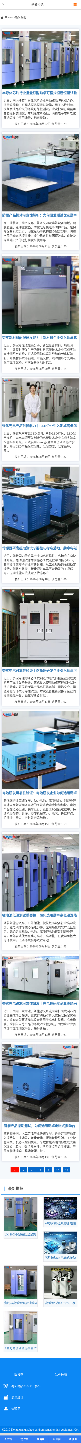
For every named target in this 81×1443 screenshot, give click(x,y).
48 (66, 1169)
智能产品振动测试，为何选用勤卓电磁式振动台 (39, 1125)
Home (8, 17)
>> (57, 1169)
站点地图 (61, 1374)
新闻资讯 (20, 17)
